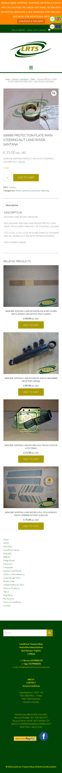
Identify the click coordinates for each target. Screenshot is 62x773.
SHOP (6, 543)
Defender (7, 553)
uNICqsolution (50, 767)
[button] (31, 67)
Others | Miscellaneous (14, 574)
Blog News (8, 595)
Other (32, 79)
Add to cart (26, 177)
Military (6, 557)
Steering (45, 190)
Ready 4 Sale (9, 581)
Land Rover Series (11, 550)
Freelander (8, 567)
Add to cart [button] (31, 325)
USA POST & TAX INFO (31, 21)
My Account (8, 598)
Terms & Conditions (12, 602)
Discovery (8, 564)
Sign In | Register (18, 30)
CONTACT (31, 683)
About (6, 591)
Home (7, 79)
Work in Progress (11, 588)
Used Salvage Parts (11, 577)
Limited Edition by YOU (13, 584)
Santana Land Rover (20, 79)
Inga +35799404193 (32, 664)
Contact (7, 605)
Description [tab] (12, 205)
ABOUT (31, 679)
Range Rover (9, 560)
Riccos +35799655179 (33, 660)
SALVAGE (7, 546)
